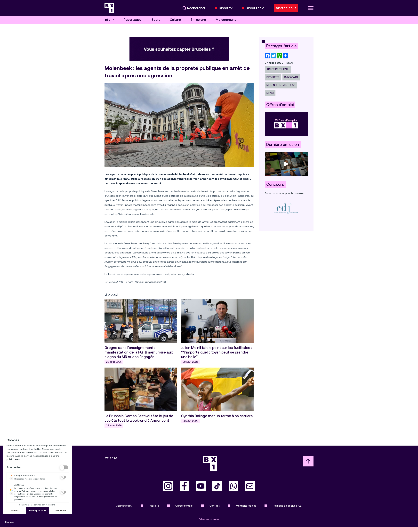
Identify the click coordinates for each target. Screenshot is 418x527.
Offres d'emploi (184, 506)
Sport (155, 19)
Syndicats (291, 77)
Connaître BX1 (124, 506)
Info (107, 19)
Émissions (198, 19)
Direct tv (226, 8)
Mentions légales (246, 506)
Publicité (154, 506)
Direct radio (255, 8)
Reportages (132, 19)
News (270, 93)
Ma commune (226, 19)
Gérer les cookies (209, 519)
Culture (175, 19)
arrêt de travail (277, 69)
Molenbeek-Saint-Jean (280, 85)
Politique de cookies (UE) (287, 506)
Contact (214, 506)
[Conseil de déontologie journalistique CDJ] (286, 208)
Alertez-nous (286, 8)
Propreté (272, 77)
